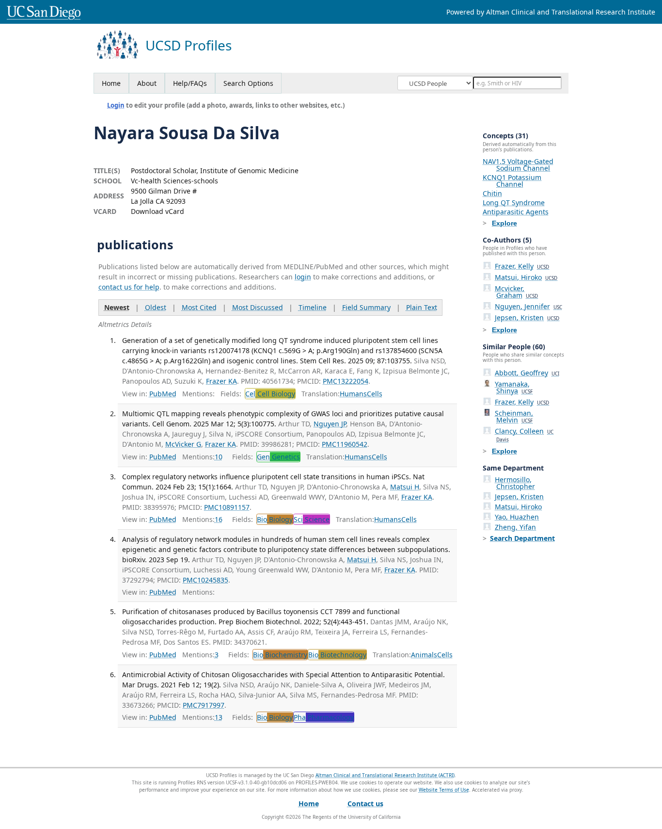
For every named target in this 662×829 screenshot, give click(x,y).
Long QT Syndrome (514, 202)
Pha (324, 717)
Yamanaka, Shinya (514, 387)
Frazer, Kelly (522, 266)
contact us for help (128, 287)
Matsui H (404, 486)
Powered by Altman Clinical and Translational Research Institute (550, 11)
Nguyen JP (330, 423)
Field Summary (366, 307)
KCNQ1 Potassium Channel (512, 181)
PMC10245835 (205, 580)
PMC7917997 (203, 705)
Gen (278, 456)
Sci (312, 519)
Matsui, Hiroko (526, 277)
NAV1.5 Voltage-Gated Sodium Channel (518, 165)
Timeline (313, 307)
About (147, 83)
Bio (275, 519)
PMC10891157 (227, 507)
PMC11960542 (344, 444)
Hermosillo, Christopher (515, 483)
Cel (270, 393)
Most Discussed (257, 307)
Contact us (365, 803)
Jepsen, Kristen (527, 317)
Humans (353, 393)
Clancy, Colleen (524, 434)
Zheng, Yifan (515, 527)
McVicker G (183, 444)
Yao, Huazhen (517, 516)
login (303, 276)
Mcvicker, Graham (516, 292)
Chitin (492, 193)
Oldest (155, 307)
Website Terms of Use (444, 789)
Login (116, 105)
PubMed (162, 393)
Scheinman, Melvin (514, 416)
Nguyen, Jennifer (528, 306)
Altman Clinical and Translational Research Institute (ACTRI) (385, 775)
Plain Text (421, 307)
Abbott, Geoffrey (527, 372)
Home (111, 83)
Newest (116, 307)
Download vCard (157, 211)
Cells (374, 393)
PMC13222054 (345, 381)
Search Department (522, 538)
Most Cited (199, 307)
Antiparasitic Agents (516, 211)
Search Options (248, 83)
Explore (504, 223)
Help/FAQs (190, 83)
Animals (424, 654)
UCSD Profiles (188, 45)
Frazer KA (221, 381)
